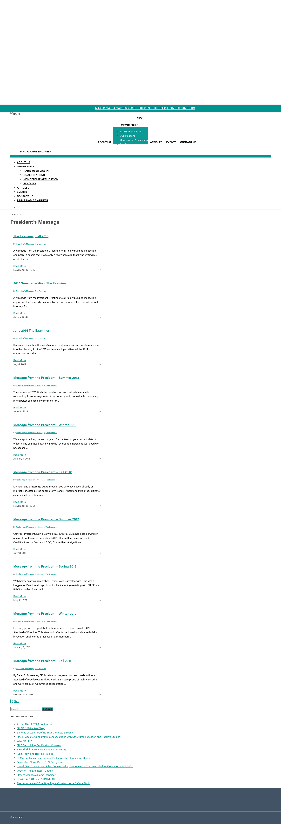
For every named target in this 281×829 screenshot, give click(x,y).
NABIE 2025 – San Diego (31, 728)
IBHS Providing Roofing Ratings (35, 753)
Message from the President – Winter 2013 (44, 424)
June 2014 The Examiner (31, 330)
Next (16, 701)
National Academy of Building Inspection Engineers (145, 108)
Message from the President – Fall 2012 (42, 471)
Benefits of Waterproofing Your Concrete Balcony (45, 732)
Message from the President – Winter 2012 (44, 613)
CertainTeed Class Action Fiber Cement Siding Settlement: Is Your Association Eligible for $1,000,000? (75, 766)
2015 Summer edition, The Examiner (40, 283)
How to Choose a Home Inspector (36, 775)
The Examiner (40, 290)
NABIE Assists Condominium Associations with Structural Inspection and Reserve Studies (68, 737)
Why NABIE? (24, 741)
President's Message (25, 290)
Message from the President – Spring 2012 (44, 566)
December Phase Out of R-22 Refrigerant (40, 762)
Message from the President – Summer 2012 (46, 519)
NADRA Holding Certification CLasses (39, 745)
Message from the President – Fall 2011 (42, 660)
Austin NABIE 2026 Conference (35, 724)
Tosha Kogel (21, 385)
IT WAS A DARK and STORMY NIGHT (38, 779)
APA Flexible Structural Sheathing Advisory (41, 749)
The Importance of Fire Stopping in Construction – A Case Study (53, 783)
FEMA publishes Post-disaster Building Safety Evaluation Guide (53, 758)
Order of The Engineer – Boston (35, 770)
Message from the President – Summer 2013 (46, 377)
